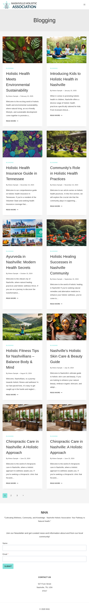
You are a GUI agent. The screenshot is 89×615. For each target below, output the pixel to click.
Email (5, 554)
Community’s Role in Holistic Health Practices (65, 173)
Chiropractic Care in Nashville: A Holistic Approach (22, 447)
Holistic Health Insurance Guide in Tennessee (21, 173)
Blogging (10, 68)
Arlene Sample (13, 96)
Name (5, 543)
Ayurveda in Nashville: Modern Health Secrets (21, 262)
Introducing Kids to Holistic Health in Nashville (65, 79)
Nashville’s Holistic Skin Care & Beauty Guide (66, 356)
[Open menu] (84, 4)
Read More (12, 121)
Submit (8, 566)
